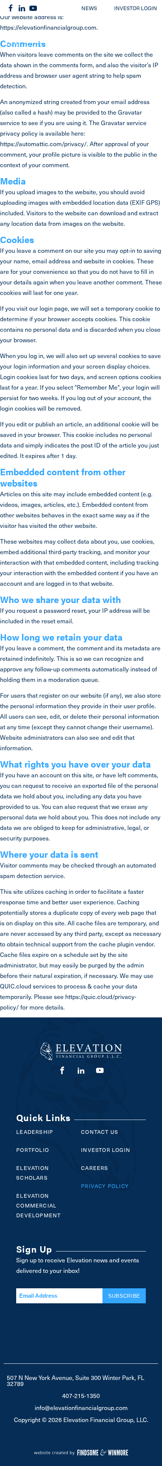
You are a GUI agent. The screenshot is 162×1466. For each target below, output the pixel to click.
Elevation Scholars (32, 1173)
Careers (94, 1168)
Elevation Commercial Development (38, 1205)
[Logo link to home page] (55, 48)
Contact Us (99, 1132)
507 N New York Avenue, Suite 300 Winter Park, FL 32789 (75, 1380)
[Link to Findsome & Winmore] (81, 1447)
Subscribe (124, 1296)
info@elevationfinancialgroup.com (81, 1407)
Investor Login (105, 1150)
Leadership (34, 1132)
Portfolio (32, 1150)
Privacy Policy (105, 1186)
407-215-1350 (81, 1395)
